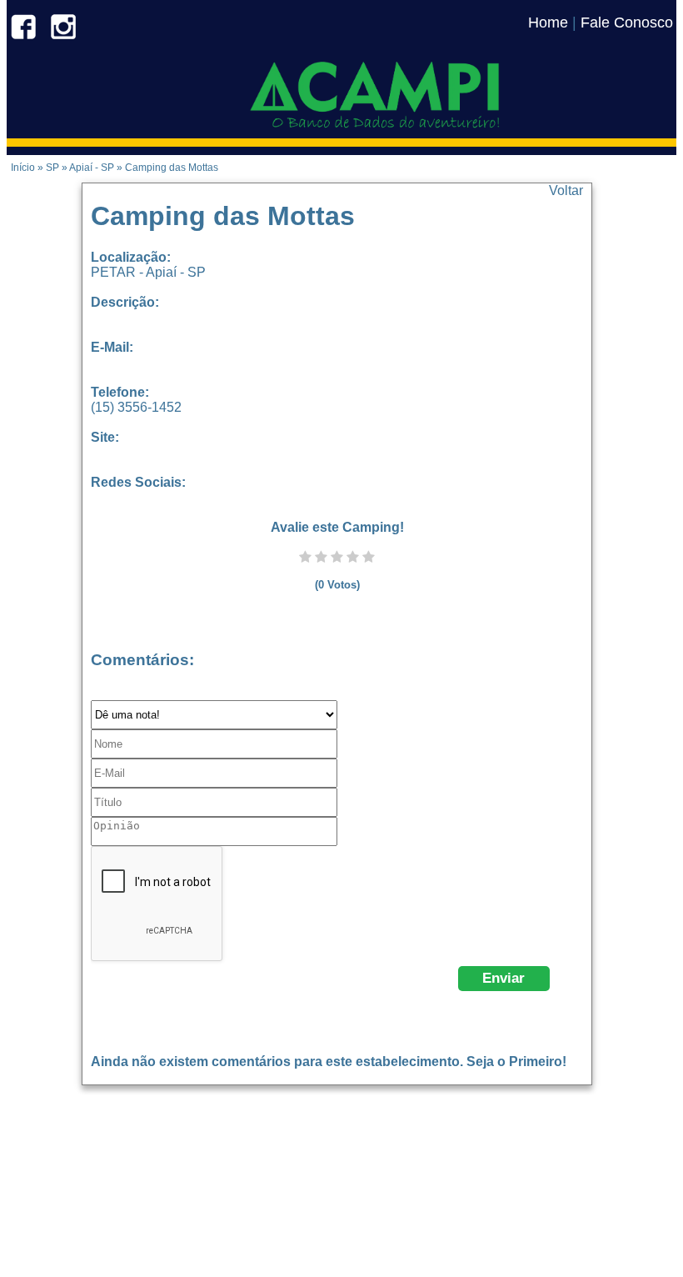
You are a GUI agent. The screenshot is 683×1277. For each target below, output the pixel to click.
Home (548, 22)
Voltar (566, 190)
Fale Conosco (627, 22)
